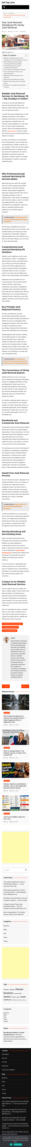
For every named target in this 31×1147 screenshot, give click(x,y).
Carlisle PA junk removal (11, 627)
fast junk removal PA (10, 630)
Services (4, 1058)
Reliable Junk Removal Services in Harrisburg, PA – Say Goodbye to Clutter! (15, 59)
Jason (5, 31)
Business (23, 31)
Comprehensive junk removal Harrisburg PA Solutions (12, 66)
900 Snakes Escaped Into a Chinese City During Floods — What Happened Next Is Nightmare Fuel (15, 892)
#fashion (6, 989)
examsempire (17, 993)
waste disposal (12, 131)
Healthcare (7, 1000)
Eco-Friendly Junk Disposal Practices (14, 69)
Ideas (5, 929)
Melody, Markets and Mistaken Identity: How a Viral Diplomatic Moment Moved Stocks (15, 786)
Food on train (15, 997)
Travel (5, 937)
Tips (5, 933)
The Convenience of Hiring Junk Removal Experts (13, 72)
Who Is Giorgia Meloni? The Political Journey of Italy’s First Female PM (15, 753)
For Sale (4, 1062)
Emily (6, 725)
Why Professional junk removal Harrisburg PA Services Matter (13, 63)
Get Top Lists (8, 2)
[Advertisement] (15, 847)
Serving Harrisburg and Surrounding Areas (14, 82)
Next (24, 686)
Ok (11, 1144)
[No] (29, 1141)
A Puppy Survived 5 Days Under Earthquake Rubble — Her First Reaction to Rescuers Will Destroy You (15, 906)
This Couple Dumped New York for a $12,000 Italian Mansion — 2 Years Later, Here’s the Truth (14, 884)
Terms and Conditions (8, 1070)
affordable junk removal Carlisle (13, 624)
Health (23, 997)
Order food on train (16, 1000)
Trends (6, 941)
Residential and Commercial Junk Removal (13, 76)
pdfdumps (24, 1000)
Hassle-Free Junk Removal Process (14, 79)
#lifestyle (19, 989)
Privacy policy (18, 1144)
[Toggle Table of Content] (25, 55)
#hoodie (12, 989)
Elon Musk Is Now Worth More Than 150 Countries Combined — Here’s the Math (15, 899)
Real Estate (5, 1054)
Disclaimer (5, 1066)
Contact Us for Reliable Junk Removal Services (15, 86)
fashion (7, 997)
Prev (7, 686)
